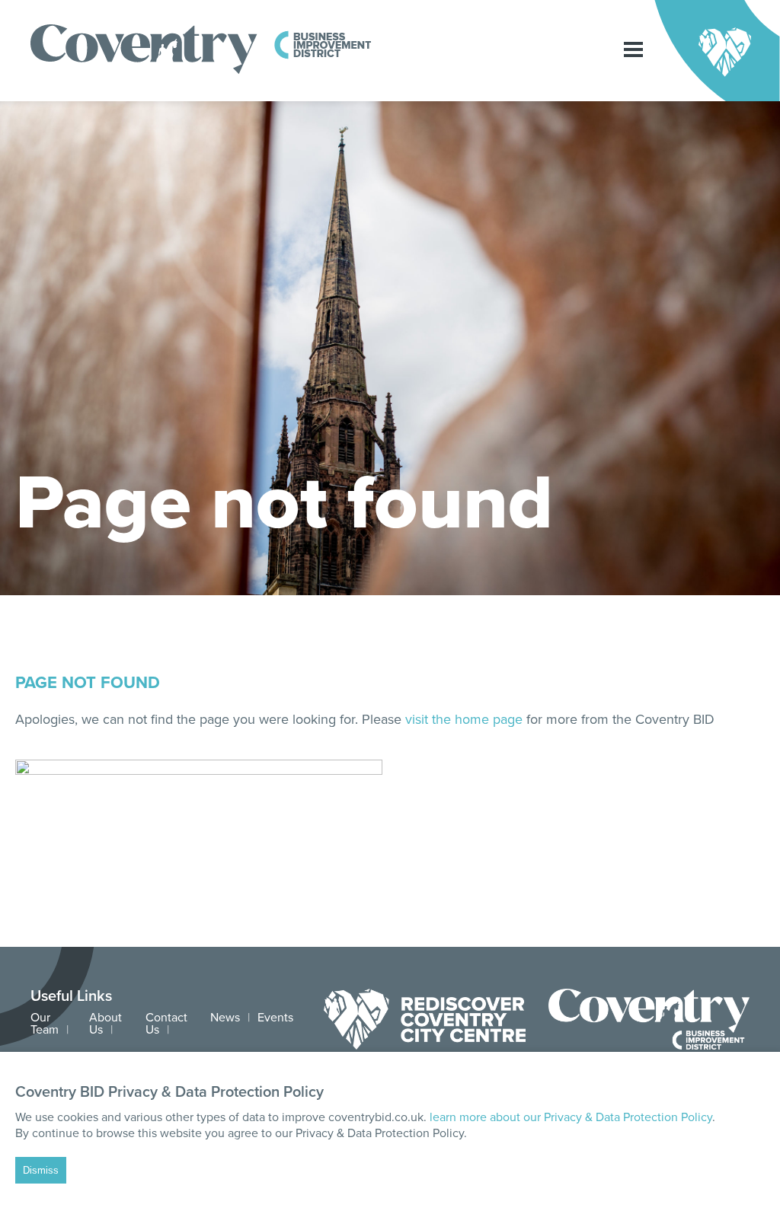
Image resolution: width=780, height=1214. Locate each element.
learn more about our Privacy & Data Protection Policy (571, 1117)
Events (275, 1017)
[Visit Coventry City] (425, 1045)
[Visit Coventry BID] (649, 1045)
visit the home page (464, 719)
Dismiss (41, 1170)
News (225, 1017)
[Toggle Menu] (633, 50)
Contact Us (166, 1023)
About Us (105, 1023)
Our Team (44, 1023)
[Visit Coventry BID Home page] (201, 70)
